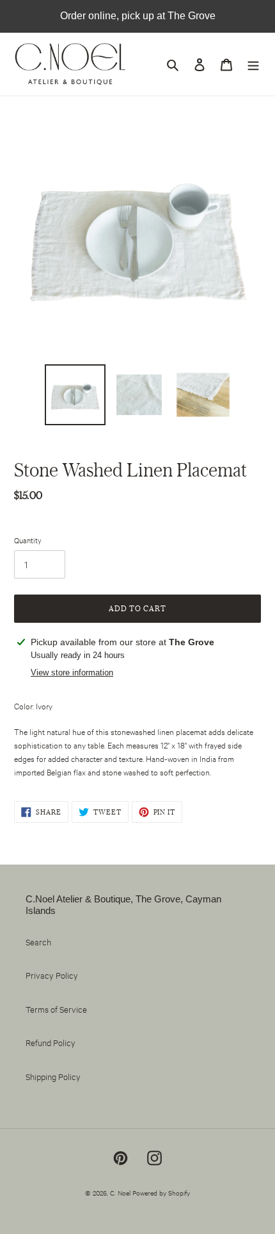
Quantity (28, 540)
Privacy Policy (52, 975)
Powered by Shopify (161, 1192)
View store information (72, 672)
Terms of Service (56, 1009)
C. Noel (120, 1192)
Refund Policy (50, 1042)
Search (38, 941)
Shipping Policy (53, 1076)
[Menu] (253, 64)
